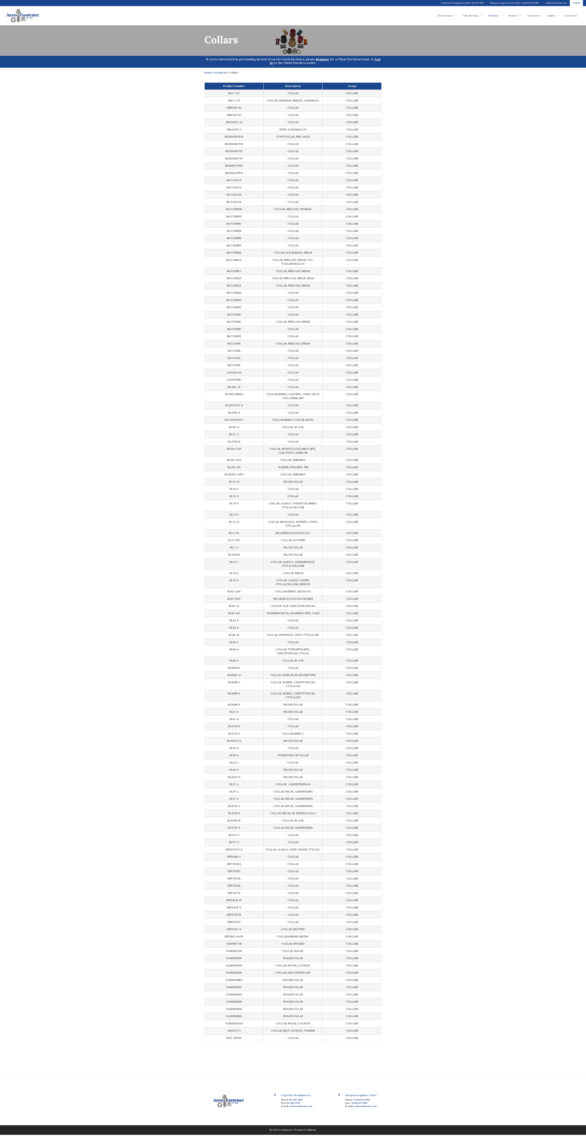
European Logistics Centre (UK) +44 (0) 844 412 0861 (514, 3)
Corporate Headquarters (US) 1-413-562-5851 (462, 3)
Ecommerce (534, 15)
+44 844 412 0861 (361, 1100)
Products (493, 15)
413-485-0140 (293, 1103)
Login (576, 3)
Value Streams (470, 15)
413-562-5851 (295, 1100)
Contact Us (571, 15)
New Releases (445, 15)
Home (208, 72)
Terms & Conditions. (305, 1129)
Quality (551, 15)
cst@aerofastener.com (556, 3)
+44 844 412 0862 (359, 1103)
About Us (513, 15)
